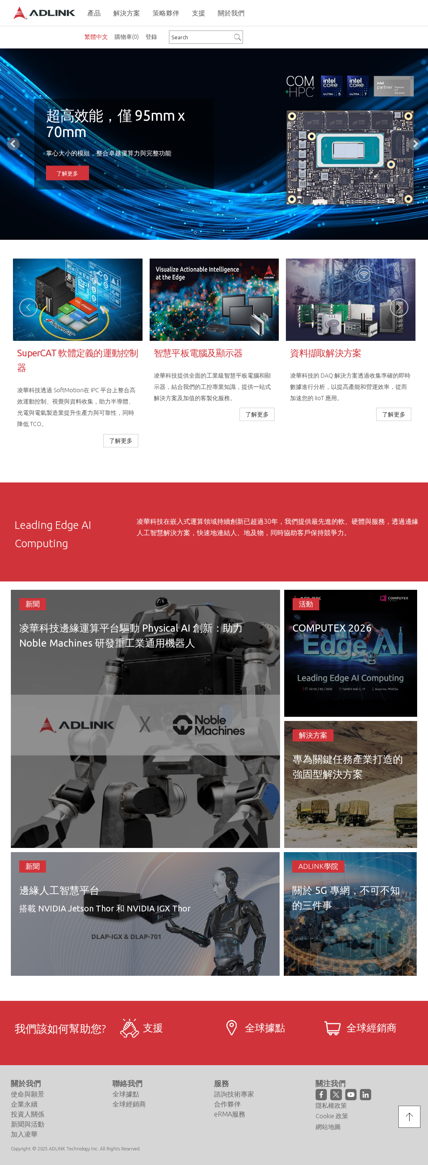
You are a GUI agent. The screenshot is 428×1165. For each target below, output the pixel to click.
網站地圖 (328, 1126)
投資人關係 (27, 1114)
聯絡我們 (127, 1083)
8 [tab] (258, 232)
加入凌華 (24, 1134)
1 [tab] (170, 232)
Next (414, 144)
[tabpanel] (214, 144)
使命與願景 (27, 1094)
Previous (13, 144)
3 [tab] (195, 232)
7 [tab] (245, 232)
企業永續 (24, 1104)
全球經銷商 (129, 1104)
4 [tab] (208, 232)
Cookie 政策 (332, 1115)
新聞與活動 (27, 1124)
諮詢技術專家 (234, 1094)
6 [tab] (233, 232)
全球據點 (125, 1094)
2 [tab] (182, 232)
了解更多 (67, 171)
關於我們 (26, 1083)
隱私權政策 (331, 1105)
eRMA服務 (229, 1114)
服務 (221, 1083)
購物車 (127, 36)
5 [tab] (220, 232)
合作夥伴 (227, 1104)
